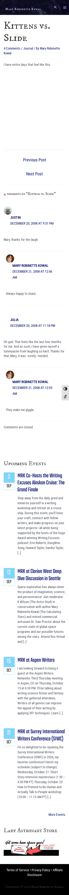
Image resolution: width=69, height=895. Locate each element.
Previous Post (34, 160)
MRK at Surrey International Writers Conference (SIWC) (41, 735)
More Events (57, 815)
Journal (28, 48)
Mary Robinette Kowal (23, 9)
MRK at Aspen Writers (36, 660)
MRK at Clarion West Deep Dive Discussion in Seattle (39, 575)
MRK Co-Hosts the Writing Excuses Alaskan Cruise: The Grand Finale (41, 483)
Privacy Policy (41, 870)
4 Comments (12, 48)
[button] (55, 7)
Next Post (34, 174)
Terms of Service (17, 870)
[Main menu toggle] (65, 7)
